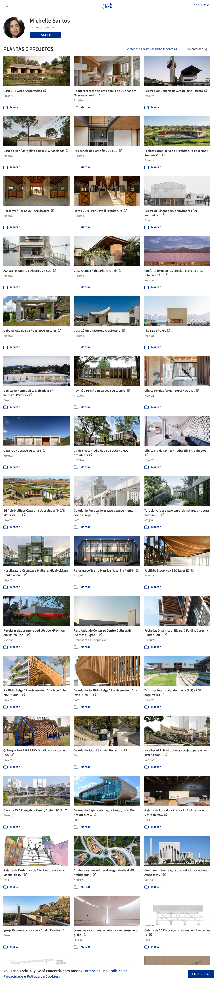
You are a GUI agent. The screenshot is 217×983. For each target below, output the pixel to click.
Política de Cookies (43, 976)
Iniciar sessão (201, 5)
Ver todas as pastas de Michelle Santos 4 (152, 49)
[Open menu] (5, 5)
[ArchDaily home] (107, 5)
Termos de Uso (95, 971)
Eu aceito (200, 974)
